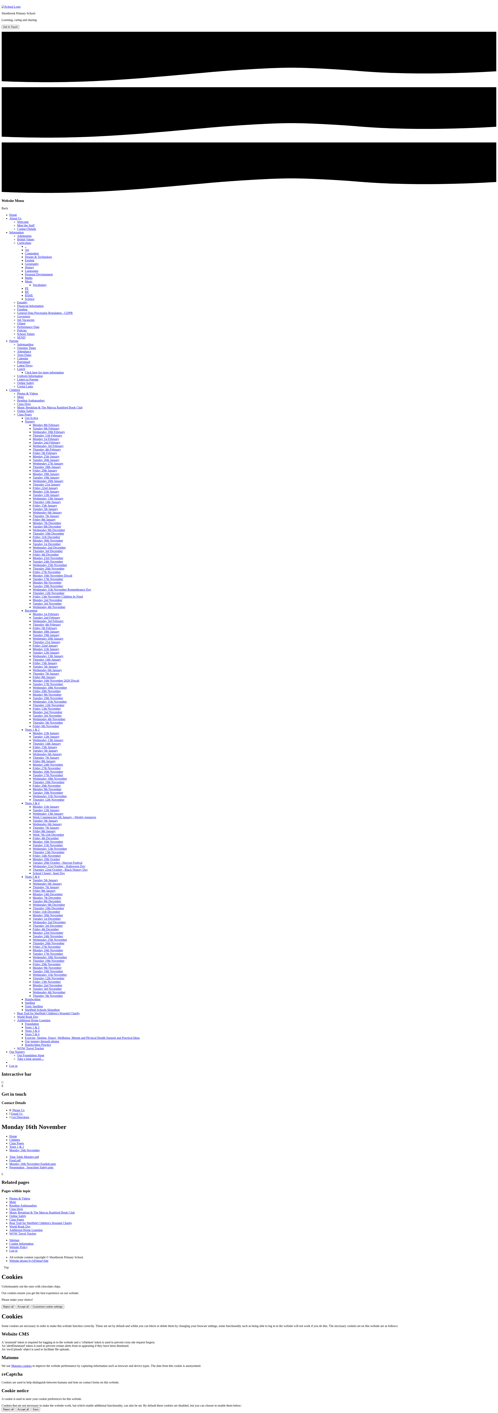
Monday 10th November (48, 841)
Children (14, 390)
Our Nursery (17, 1051)
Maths (28, 278)
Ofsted (21, 323)
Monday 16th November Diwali (52, 575)
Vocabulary (40, 285)
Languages (31, 271)
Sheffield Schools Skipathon (42, 1009)
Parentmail (23, 362)
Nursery (30, 421)
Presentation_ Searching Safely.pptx (31, 1167)
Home (13, 215)
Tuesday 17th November (48, 579)
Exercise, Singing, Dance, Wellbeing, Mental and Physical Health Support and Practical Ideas (82, 1037)
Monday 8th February (46, 425)
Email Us (17, 1113)
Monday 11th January (46, 491)
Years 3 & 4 (32, 803)
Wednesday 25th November (50, 565)
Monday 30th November (48, 540)
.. (25, 246)
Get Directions (20, 1117)
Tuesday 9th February (46, 428)
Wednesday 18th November (50, 687)
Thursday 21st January (46, 484)
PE (27, 288)
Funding (22, 309)
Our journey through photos (42, 1041)
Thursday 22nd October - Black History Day (60, 869)
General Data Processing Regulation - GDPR (45, 313)
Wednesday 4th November (49, 607)
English (29, 260)
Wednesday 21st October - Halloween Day (59, 866)
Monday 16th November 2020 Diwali (56, 680)
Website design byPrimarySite (28, 1260)
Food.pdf (15, 1160)
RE (27, 292)
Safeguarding (25, 344)
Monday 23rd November (48, 558)
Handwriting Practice (38, 1044)
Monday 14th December (48, 894)
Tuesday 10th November (48, 586)
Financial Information (30, 306)
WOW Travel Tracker (30, 1048)
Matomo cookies (21, 1365)
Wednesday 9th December (49, 530)
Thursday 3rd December (48, 551)
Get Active (31, 418)
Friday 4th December (46, 554)
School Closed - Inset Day (49, 873)
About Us (15, 218)
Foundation (32, 1023)
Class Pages (24, 414)
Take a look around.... (30, 1058)
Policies (22, 330)
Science (29, 299)
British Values (25, 239)
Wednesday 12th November (50, 848)
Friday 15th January (45, 505)
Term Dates (24, 355)
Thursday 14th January (47, 502)
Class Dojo (24, 404)
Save (36, 1409)
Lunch (21, 369)
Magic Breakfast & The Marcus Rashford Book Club (49, 407)
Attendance (24, 351)
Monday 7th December (47, 523)
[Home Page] (11, 6)
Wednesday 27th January (48, 463)
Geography (32, 264)
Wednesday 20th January (48, 481)
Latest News (24, 365)
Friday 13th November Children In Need (58, 596)
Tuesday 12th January (46, 495)
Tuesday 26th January (46, 460)
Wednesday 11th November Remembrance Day (62, 589)
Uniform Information (30, 376)
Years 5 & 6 (32, 876)
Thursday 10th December (48, 533)
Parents (13, 341)
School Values (26, 334)
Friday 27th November (47, 572)
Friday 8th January (44, 519)
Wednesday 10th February (49, 432)
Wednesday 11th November (50, 701)
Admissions (24, 236)
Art (27, 250)
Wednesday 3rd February (48, 446)
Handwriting (32, 999)
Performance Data (28, 327)
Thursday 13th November (48, 852)
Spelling (30, 1002)
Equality (22, 302)
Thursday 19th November (48, 782)
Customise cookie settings (48, 1306)
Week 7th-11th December (48, 834)
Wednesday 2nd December (49, 547)
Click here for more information (44, 372)
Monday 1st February (46, 439)
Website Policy (18, 1247)
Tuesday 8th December (47, 526)
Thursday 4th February (47, 449)
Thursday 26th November (48, 568)
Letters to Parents (27, 379)
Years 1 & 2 (32, 729)
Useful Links (25, 386)
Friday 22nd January (45, 488)
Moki (20, 397)
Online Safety (25, 383)
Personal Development (39, 274)
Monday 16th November (48, 771)
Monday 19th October (46, 859)
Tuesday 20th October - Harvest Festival (57, 862)
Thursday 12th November (48, 593)
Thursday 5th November (48, 722)
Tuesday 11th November (48, 845)
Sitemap (14, 1240)
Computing (32, 253)
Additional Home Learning (33, 1020)
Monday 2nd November (47, 600)
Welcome (23, 222)
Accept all (23, 1306)
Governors (23, 316)
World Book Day (27, 1016)
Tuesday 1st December (47, 544)
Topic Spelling (34, 1006)
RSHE (29, 295)
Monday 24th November (48, 764)
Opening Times (26, 348)
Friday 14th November (47, 855)
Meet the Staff (25, 225)
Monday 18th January (46, 474)
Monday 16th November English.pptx (32, 1164)
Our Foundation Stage (30, 1055)
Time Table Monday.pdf (24, 1157)
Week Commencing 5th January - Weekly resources (64, 817)
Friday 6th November (46, 726)
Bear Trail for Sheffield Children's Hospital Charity (48, 1013)
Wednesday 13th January (48, 498)
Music (28, 281)
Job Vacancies (25, 320)
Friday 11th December (46, 537)
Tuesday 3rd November (47, 603)
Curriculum (24, 243)
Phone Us (18, 1110)
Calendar (22, 358)
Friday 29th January (45, 470)
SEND (21, 337)
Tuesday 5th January (45, 509)
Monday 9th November (47, 582)
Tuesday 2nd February (46, 442)
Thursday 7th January (46, 516)
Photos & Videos (27, 393)
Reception (31, 610)
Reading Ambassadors (31, 400)
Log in (13, 1065)
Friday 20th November (47, 691)
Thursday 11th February (47, 435)
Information (16, 232)
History (29, 267)
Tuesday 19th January (46, 477)
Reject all (8, 1306)
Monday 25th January (46, 456)
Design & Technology (38, 257)
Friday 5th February (45, 453)
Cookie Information (21, 1243)
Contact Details (26, 229)
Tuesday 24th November (48, 561)
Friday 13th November (47, 708)
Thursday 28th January (47, 467)
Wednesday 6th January (47, 512)
